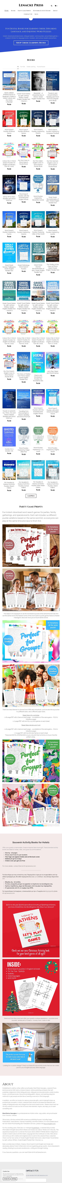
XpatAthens (35, 1127)
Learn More (9, 1176)
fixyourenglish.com (49, 1123)
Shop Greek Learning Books (31, 43)
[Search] (51, 5)
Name (18, 1180)
